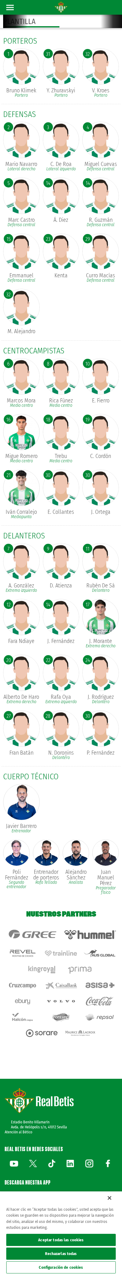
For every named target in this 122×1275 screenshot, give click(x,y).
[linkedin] (70, 1163)
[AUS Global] (100, 953)
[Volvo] (61, 1001)
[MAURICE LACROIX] (80, 1033)
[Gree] (32, 934)
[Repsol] (100, 1017)
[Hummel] (90, 934)
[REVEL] (22, 953)
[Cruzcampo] (22, 985)
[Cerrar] (109, 1198)
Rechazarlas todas (61, 1253)
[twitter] (33, 1163)
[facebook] (108, 1163)
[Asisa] (100, 985)
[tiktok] (51, 1163)
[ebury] (22, 1001)
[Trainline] (61, 953)
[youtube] (14, 1163)
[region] (61, 1233)
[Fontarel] (61, 1017)
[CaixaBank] (61, 985)
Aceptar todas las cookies (61, 1240)
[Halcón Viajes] (22, 1017)
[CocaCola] (100, 1001)
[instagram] (89, 1163)
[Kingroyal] (42, 969)
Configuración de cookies (61, 1267)
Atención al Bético (18, 1132)
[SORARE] (42, 1033)
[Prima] (80, 969)
